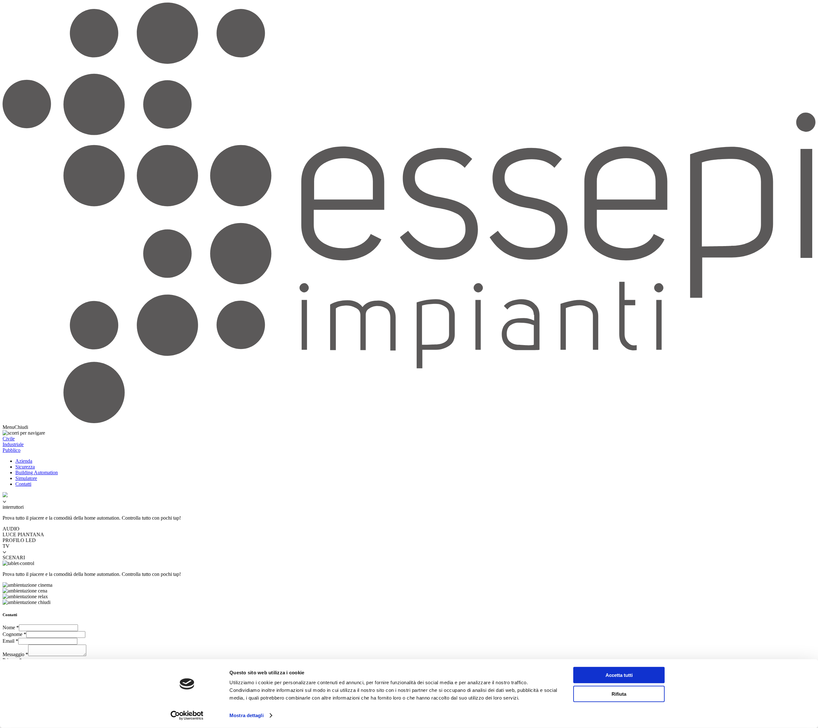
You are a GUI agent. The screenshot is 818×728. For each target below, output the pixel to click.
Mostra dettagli (246, 715)
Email (10, 641)
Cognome (14, 634)
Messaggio (15, 654)
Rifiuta (619, 693)
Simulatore (26, 478)
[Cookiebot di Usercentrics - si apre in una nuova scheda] (187, 715)
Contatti (23, 484)
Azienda (23, 461)
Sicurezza (25, 466)
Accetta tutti (619, 675)
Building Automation (36, 472)
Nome (11, 627)
